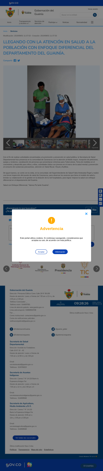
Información (60, 252)
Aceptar (41, 252)
